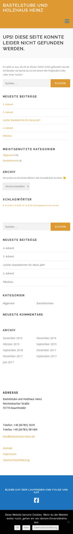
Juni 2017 (8, 362)
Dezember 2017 (46, 350)
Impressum (9, 454)
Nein (26, 527)
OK (17, 527)
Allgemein (8, 155)
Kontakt (7, 448)
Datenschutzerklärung (16, 460)
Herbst (55, 205)
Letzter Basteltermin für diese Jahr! (21, 120)
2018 (35, 205)
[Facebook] (36, 500)
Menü (67, 21)
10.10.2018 (27, 205)
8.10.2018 (7, 205)
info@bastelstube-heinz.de (19, 436)
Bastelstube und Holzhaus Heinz (25, 8)
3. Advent (8, 112)
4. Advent (8, 104)
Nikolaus (7, 135)
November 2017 (12, 356)
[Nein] (68, 522)
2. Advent (8, 128)
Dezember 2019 (12, 338)
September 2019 (46, 344)
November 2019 (46, 338)
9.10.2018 (16, 205)
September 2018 (13, 350)
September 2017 (46, 356)
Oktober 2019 (11, 344)
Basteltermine (10, 160)
